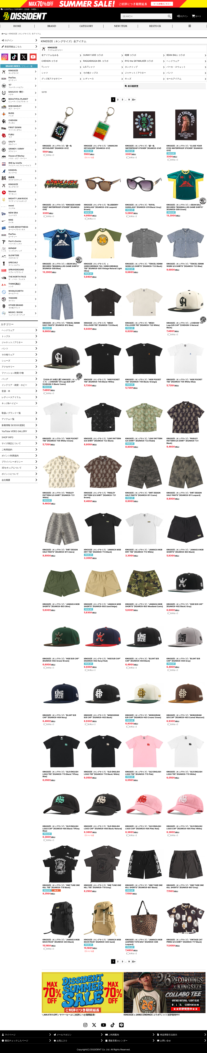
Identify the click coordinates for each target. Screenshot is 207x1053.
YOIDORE (12, 299)
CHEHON (12, 121)
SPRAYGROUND (16, 270)
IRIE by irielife (19, 164)
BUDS (11, 114)
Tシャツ (45, 67)
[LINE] (121, 1025)
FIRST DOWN (15, 128)
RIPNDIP (15, 249)
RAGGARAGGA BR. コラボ (95, 61)
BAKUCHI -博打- (16, 93)
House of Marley (17, 157)
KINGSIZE (13, 71)
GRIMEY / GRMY (16, 149)
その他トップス (90, 72)
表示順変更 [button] (133, 86)
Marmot (12, 192)
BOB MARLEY (15, 107)
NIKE (10, 221)
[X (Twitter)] (94, 1025)
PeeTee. (12, 78)
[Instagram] (85, 1025)
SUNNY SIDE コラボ (93, 55)
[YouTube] (103, 1025)
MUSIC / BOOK (16, 313)
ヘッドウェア (173, 61)
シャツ (45, 72)
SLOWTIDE (13, 256)
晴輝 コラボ (130, 55)
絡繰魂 (15, 178)
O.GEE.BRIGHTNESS (18, 228)
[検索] (169, 16)
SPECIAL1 (14, 263)
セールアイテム (174, 78)
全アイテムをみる (50, 55)
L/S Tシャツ (89, 67)
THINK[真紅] (14, 285)
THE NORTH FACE (17, 277)
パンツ (170, 72)
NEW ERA (13, 213)
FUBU (11, 135)
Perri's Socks (15, 242)
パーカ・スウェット (176, 67)
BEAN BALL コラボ (176, 55)
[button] (189, 26)
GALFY (12, 142)
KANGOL (12, 171)
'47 (15, 86)
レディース (88, 78)
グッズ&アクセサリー (52, 78)
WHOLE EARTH (15, 292)
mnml (11, 206)
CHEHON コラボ (50, 61)
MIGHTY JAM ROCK (18, 199)
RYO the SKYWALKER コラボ (139, 61)
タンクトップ (131, 67)
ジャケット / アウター (135, 72)
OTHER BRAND (15, 306)
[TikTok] (113, 1025)
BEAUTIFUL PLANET (18, 100)
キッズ (128, 78)
